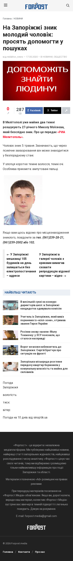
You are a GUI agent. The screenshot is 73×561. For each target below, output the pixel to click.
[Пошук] (67, 5)
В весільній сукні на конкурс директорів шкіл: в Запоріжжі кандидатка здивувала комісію (41, 305)
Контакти (24, 551)
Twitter (54, 110)
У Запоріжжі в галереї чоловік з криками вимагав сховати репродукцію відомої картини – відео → (54, 265)
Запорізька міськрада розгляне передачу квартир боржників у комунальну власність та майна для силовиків (44, 366)
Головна (7, 18)
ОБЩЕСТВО (60, 56)
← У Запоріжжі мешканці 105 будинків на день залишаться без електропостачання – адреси (21, 265)
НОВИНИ (18, 18)
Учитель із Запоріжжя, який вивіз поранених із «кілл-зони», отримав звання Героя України (43, 320)
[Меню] (5, 5)
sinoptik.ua (40, 417)
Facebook (35, 110)
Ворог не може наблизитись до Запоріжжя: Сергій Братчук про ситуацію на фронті (40, 350)
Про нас (40, 551)
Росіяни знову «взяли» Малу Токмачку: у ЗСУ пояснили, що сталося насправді (40, 335)
